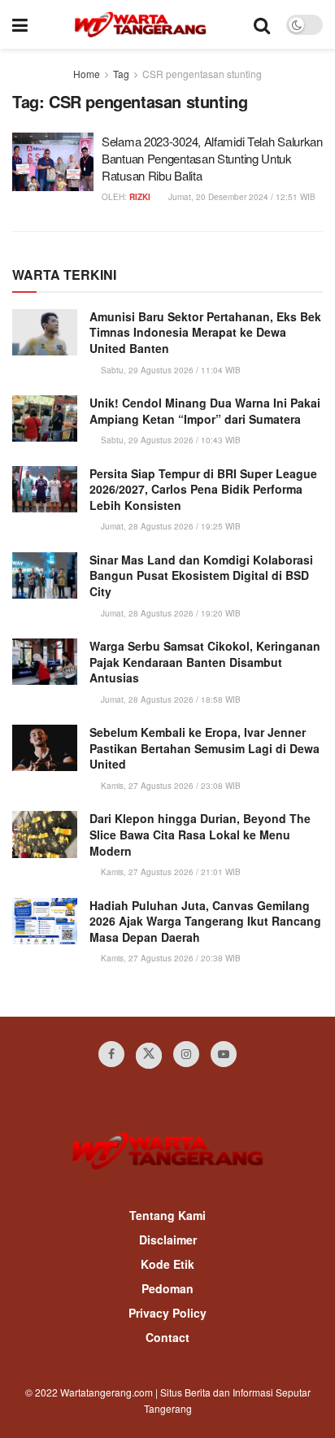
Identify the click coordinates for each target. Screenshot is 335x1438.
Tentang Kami (167, 1215)
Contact (167, 1337)
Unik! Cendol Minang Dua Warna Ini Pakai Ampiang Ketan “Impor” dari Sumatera (204, 410)
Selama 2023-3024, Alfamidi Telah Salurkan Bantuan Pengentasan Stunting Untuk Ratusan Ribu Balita (212, 158)
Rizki (139, 197)
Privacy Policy (167, 1313)
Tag (121, 74)
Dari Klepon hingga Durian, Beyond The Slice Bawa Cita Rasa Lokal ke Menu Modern (200, 834)
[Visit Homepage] (140, 24)
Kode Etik (167, 1264)
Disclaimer (168, 1239)
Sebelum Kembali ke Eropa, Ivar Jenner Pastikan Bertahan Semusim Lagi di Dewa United (204, 748)
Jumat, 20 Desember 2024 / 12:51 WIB (240, 197)
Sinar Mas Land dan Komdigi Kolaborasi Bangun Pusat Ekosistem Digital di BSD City (201, 575)
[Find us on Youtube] (224, 1054)
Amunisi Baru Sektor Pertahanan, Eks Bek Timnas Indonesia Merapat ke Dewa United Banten (205, 332)
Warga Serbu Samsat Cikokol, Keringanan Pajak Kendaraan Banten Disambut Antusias (204, 662)
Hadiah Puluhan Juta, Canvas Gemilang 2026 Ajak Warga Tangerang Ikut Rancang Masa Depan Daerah (205, 921)
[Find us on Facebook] (111, 1054)
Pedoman (167, 1288)
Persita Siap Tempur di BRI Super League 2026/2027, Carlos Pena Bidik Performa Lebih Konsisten (203, 489)
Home (86, 74)
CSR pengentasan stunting (202, 74)
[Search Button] (262, 24)
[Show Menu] (20, 24)
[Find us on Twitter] (149, 1056)
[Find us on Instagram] (186, 1054)
